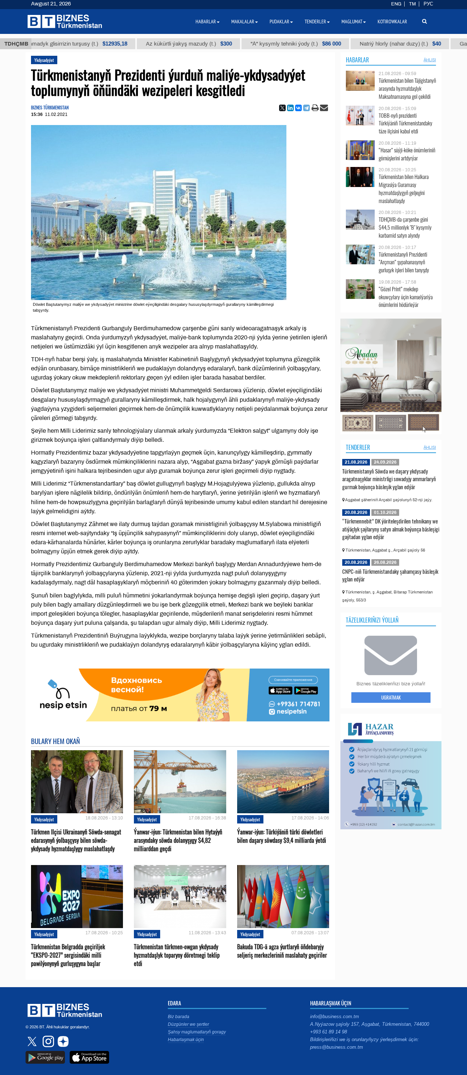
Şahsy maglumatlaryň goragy (197, 1032)
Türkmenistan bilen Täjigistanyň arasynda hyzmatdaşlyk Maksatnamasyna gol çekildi (407, 88)
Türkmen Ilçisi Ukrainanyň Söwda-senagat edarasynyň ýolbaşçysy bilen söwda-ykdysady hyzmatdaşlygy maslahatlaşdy (76, 840)
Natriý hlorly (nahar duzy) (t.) (356, 44)
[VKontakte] (298, 108)
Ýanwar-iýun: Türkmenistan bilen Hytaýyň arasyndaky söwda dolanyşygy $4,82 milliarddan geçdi (178, 840)
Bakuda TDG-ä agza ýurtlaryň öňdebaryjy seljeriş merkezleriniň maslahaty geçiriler (282, 951)
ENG (396, 4)
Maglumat (351, 21)
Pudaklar (279, 21)
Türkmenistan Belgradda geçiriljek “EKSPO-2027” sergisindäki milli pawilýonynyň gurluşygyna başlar (68, 955)
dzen (62, 1041)
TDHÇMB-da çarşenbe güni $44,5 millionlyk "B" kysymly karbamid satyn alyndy (405, 227)
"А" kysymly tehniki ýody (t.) (252, 44)
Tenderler (358, 447)
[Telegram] (306, 108)
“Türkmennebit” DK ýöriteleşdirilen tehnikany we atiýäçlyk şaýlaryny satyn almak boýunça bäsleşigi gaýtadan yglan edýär (390, 529)
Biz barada (178, 1016)
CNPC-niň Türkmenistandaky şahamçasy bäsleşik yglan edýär (390, 575)
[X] (282, 108)
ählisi (430, 60)
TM (412, 4)
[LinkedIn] (290, 108)
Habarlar (357, 59)
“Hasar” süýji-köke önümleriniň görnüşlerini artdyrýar (407, 154)
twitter (33, 1041)
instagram (47, 1041)
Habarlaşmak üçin (186, 1039)
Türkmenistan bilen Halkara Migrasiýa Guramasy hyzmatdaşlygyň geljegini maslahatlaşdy (404, 188)
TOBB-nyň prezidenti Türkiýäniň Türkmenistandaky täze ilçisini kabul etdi (405, 123)
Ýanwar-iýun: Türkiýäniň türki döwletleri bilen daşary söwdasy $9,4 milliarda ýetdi (281, 836)
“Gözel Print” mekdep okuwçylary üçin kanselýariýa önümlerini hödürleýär (406, 297)
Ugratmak (391, 697)
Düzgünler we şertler (188, 1024)
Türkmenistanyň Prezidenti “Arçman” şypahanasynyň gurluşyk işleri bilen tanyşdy (404, 262)
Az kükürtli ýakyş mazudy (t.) (145, 44)
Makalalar (242, 21)
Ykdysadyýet (44, 60)
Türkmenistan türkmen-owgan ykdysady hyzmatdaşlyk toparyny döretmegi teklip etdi (177, 955)
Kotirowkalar (392, 21)
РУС (428, 4)
